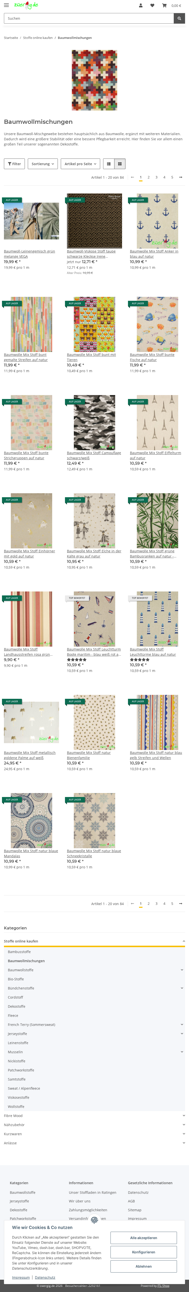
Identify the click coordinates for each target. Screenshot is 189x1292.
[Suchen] (179, 18)
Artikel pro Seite (78, 163)
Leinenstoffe (18, 1042)
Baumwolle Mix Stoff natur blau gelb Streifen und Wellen (156, 755)
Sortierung (41, 163)
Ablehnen (144, 1266)
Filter (16, 163)
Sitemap (135, 1210)
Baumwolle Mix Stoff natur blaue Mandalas (31, 853)
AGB (131, 1201)
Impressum (21, 1277)
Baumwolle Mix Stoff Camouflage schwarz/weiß (94, 455)
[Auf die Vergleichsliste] (37, 201)
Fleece (13, 1015)
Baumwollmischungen (26, 960)
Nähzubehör (14, 1124)
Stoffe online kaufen (21, 941)
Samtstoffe (17, 1079)
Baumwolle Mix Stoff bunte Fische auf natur (152, 357)
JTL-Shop (163, 1286)
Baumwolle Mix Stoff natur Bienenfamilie (89, 755)
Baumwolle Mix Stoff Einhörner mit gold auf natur (29, 553)
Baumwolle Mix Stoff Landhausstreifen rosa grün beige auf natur (27, 652)
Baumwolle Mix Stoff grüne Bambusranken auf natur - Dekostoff (152, 554)
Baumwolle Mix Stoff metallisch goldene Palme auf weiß (30, 755)
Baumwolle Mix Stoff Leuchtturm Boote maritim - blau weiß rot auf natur (94, 652)
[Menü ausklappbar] (6, 3)
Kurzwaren (13, 1134)
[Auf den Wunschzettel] (50, 201)
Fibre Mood (13, 1115)
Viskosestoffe (18, 1097)
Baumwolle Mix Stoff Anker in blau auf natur (154, 254)
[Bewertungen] (77, 659)
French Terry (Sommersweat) (31, 1024)
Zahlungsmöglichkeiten (88, 1210)
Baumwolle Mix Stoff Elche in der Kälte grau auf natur (94, 553)
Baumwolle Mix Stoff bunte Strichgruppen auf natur (26, 455)
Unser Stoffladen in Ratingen (92, 1192)
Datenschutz (45, 1277)
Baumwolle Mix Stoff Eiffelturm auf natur (155, 455)
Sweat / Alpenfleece (24, 1088)
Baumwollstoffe (20, 970)
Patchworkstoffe (21, 1070)
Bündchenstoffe (21, 988)
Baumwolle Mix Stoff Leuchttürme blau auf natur (153, 652)
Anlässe (10, 1143)
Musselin (15, 1052)
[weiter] (180, 177)
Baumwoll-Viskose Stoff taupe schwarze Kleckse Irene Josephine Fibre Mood (91, 254)
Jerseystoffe (17, 1033)
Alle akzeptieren (143, 1238)
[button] (140, 5)
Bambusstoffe (19, 951)
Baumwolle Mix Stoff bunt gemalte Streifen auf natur (26, 357)
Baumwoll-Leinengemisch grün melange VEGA (29, 254)
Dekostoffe (16, 1006)
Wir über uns (80, 1201)
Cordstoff (15, 997)
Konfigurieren (143, 1252)
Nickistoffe (16, 1061)
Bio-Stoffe (16, 979)
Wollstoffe (16, 1106)
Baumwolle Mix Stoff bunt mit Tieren (91, 357)
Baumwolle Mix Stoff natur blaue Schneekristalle (94, 853)
